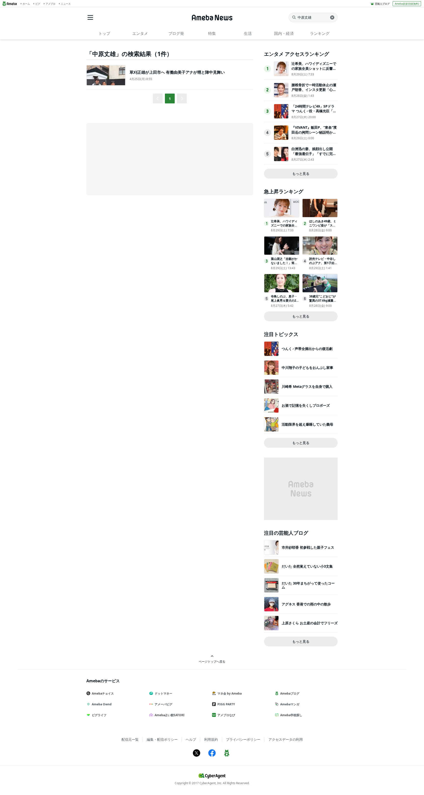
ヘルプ (191, 739)
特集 (212, 33)
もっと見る (300, 173)
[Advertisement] (130, 158)
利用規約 (211, 739)
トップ (104, 33)
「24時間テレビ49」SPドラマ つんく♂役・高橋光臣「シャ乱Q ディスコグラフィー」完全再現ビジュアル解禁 (314, 113)
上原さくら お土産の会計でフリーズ (310, 623)
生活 (248, 33)
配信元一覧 (130, 739)
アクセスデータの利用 (285, 739)
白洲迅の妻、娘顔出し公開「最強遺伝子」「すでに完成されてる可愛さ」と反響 (314, 153)
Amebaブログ (289, 693)
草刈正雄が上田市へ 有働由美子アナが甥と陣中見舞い (177, 72)
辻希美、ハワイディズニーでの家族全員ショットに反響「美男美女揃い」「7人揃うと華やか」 (314, 70)
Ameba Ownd (102, 704)
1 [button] (170, 98)
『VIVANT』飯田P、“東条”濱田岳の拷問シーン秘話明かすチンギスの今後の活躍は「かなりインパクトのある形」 (314, 134)
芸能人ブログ (382, 3)
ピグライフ (99, 715)
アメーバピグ (163, 704)
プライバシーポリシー (243, 739)
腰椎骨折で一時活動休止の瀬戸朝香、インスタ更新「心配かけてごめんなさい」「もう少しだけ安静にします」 (314, 92)
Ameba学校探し (291, 715)
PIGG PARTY (226, 704)
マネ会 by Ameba (229, 693)
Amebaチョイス (103, 693)
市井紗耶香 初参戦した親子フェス (308, 547)
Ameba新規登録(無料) (407, 3)
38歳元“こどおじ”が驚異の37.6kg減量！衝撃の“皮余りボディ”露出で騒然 (322, 302)
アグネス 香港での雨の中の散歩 (306, 604)
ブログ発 (176, 33)
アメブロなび (226, 715)
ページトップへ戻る (212, 661)
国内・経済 (284, 33)
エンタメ (140, 33)
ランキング (320, 33)
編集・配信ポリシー (162, 739)
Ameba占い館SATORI (170, 715)
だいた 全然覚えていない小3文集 (307, 566)
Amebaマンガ (289, 704)
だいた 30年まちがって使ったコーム (308, 585)
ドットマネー (163, 693)
